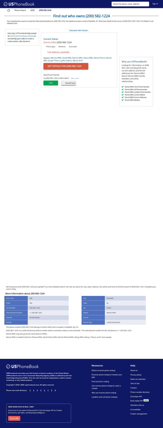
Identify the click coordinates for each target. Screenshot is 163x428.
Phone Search (20, 10)
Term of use (135, 383)
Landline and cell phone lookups (105, 397)
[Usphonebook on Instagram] (12, 396)
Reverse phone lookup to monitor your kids (107, 376)
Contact (133, 388)
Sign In (155, 3)
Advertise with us (137, 405)
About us (133, 370)
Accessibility (135, 410)
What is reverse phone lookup (103, 370)
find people (32, 36)
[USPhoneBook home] (19, 4)
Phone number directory (139, 392)
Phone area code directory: (16, 390)
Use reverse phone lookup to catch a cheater (106, 387)
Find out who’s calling (100, 382)
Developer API (136, 397)
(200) (32, 10)
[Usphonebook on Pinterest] (17, 396)
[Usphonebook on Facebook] (7, 396)
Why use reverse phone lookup (104, 393)
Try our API (14, 418)
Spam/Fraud (70, 83)
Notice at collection (138, 379)
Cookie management (138, 414)
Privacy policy (135, 375)
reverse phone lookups (18, 36)
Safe (51, 83)
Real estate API (136, 401)
